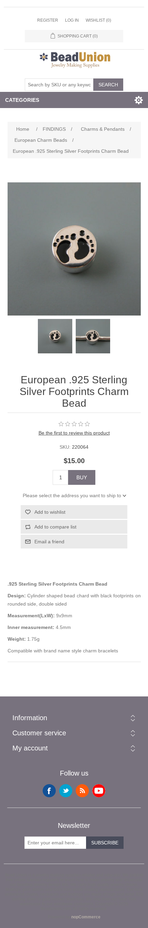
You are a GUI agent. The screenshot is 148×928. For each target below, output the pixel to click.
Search (108, 84)
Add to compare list (55, 527)
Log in (72, 20)
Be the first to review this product (74, 433)
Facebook (49, 790)
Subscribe (104, 842)
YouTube (98, 790)
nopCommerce (86, 917)
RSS (82, 790)
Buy (81, 477)
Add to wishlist (49, 512)
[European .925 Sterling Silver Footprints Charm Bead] (55, 336)
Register (47, 20)
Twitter (65, 790)
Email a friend (49, 541)
